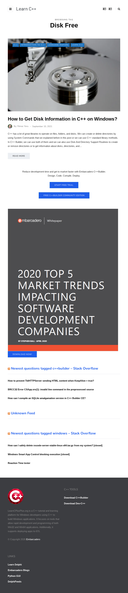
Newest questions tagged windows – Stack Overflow (53, 433)
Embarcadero (33, 539)
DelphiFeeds (14, 581)
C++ (16, 45)
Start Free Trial (64, 185)
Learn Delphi (15, 564)
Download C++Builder (76, 497)
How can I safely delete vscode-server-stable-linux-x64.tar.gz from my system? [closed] (55, 445)
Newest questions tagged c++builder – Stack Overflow (54, 368)
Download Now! (22, 354)
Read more (19, 156)
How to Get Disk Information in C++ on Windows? (62, 118)
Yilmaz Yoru (22, 126)
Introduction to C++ (33, 45)
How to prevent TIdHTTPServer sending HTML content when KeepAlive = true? (51, 380)
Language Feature (58, 45)
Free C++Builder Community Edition (64, 195)
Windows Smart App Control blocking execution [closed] (39, 454)
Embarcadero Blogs (19, 570)
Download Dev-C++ (74, 503)
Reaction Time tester (19, 463)
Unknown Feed (23, 413)
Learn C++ (26, 8)
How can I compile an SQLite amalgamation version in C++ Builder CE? (47, 398)
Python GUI (14, 576)
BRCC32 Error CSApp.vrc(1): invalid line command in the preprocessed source (51, 389)
